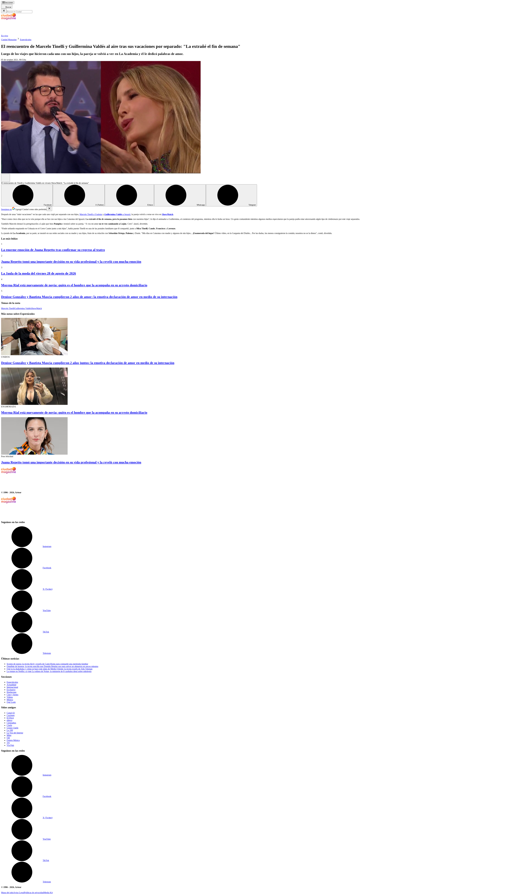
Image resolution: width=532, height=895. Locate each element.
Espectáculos (25, 39)
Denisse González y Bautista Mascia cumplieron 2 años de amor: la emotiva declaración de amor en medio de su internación (89, 297)
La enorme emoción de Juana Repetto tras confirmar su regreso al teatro (53, 250)
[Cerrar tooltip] (49, 208)
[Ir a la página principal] (22, 33)
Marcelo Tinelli (86, 214)
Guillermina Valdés (22, 308)
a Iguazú (117, 214)
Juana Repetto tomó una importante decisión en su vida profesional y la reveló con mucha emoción (71, 261)
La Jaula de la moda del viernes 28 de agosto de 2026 (38, 273)
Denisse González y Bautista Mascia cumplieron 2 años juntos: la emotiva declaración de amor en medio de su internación (87, 363)
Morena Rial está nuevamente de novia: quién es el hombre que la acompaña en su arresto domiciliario (74, 285)
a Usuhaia (97, 214)
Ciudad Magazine (9, 39)
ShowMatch (36, 308)
